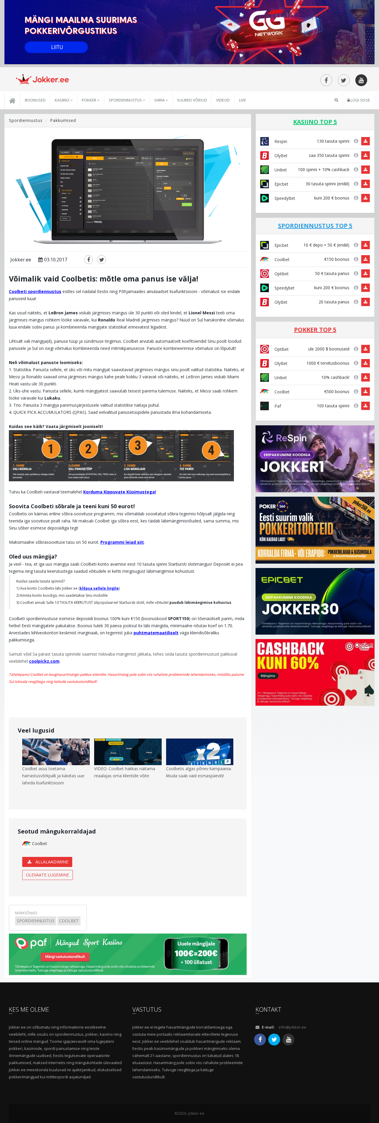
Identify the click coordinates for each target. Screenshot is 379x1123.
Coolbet (39, 843)
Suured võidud (192, 100)
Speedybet (284, 288)
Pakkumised (63, 120)
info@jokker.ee (292, 1027)
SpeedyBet (284, 198)
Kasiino (62, 100)
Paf (277, 406)
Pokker (89, 100)
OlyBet (280, 155)
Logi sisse (360, 100)
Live (242, 100)
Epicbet (280, 184)
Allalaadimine (51, 862)
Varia (160, 100)
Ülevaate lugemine (47, 875)
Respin (280, 141)
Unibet (280, 170)
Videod (223, 100)
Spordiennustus (126, 100)
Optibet (281, 273)
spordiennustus (35, 921)
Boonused (35, 100)
